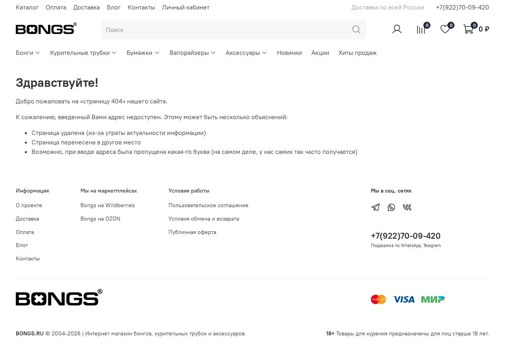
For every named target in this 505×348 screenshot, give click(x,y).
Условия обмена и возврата (203, 218)
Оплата (56, 7)
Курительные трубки (80, 52)
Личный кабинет (185, 7)
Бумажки (139, 52)
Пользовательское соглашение (208, 205)
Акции (320, 52)
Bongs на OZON (100, 218)
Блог (114, 7)
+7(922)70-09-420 (462, 7)
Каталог (27, 7)
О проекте (29, 205)
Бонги (24, 52)
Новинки (289, 52)
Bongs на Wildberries (107, 205)
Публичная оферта (192, 232)
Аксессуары (243, 52)
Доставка (86, 7)
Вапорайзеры (189, 52)
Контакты (141, 7)
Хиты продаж (358, 52)
